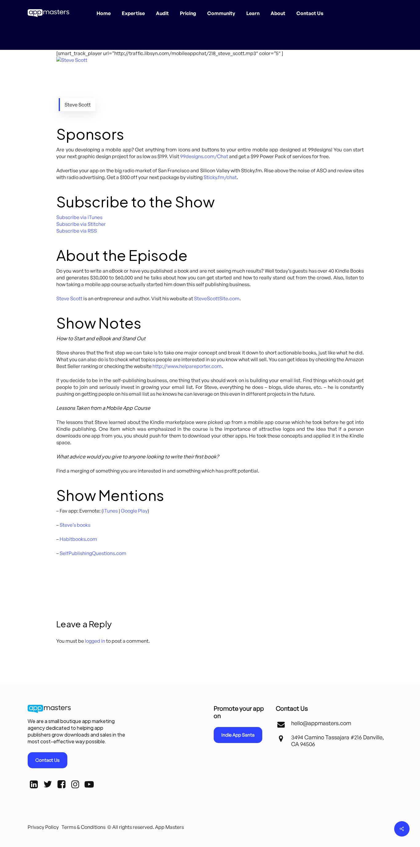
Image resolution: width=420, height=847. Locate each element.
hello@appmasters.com (321, 723)
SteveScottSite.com (217, 298)
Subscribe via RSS (76, 231)
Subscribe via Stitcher (81, 224)
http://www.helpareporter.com (187, 366)
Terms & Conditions (83, 827)
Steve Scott (69, 298)
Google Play (134, 511)
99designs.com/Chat (204, 156)
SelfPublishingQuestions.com (93, 553)
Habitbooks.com (78, 539)
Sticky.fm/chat (220, 177)
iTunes (110, 511)
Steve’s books (75, 525)
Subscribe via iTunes (79, 217)
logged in (95, 641)
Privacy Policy (43, 827)
